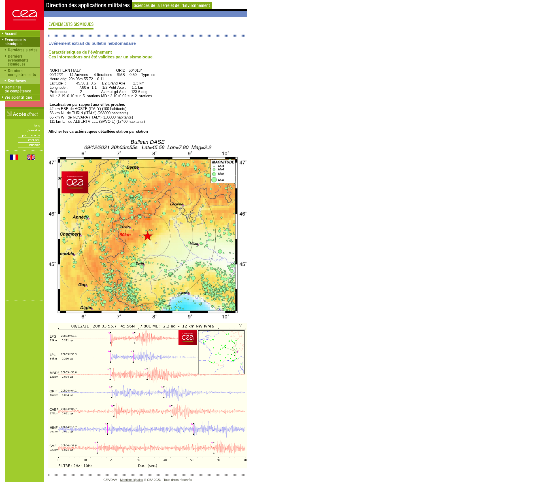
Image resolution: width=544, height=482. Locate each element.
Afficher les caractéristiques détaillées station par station (98, 131)
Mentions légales (131, 479)
